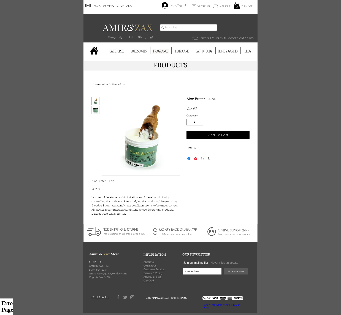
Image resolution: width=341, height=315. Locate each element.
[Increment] (200, 122)
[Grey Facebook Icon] (118, 297)
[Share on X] (209, 159)
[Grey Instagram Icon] (132, 297)
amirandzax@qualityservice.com (108, 274)
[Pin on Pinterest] (195, 159)
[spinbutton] (194, 122)
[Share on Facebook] (189, 159)
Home (95, 84)
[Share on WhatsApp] (202, 159)
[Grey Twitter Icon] (125, 297)
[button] (237, 5)
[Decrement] (189, 122)
